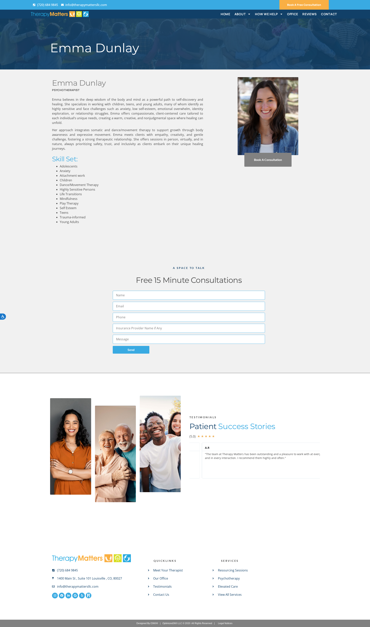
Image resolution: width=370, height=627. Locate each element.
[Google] (75, 595)
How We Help (266, 14)
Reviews (309, 14)
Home (225, 14)
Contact (329, 14)
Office (292, 14)
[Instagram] (55, 595)
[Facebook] (62, 595)
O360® (154, 623)
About (240, 14)
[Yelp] (82, 595)
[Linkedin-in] (68, 595)
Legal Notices (225, 623)
